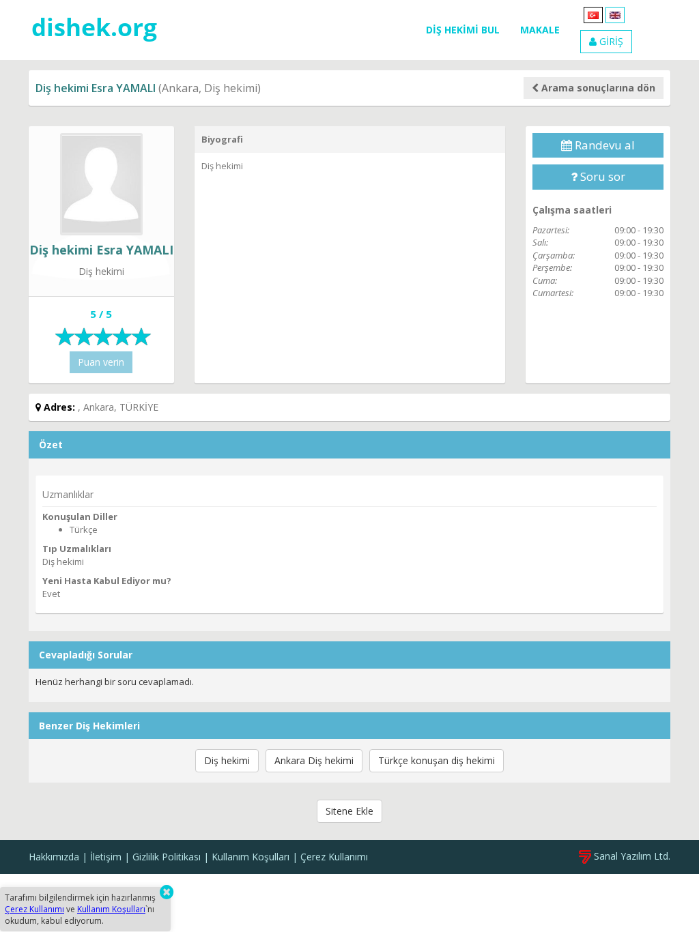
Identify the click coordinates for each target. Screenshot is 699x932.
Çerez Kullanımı (334, 856)
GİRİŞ (610, 41)
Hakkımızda (54, 856)
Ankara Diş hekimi (314, 760)
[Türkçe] (593, 14)
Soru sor (601, 176)
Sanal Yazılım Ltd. (630, 855)
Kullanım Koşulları (250, 856)
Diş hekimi (227, 760)
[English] (615, 14)
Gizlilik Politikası (166, 856)
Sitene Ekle (349, 810)
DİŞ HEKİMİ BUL (463, 29)
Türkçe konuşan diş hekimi (436, 760)
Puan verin (101, 361)
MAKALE (540, 29)
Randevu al (603, 145)
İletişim (106, 856)
